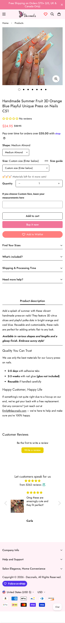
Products (19, 23)
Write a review (32, 450)
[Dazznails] (27, 14)
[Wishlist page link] (45, 14)
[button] (59, 14)
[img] (32, 481)
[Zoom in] (55, 78)
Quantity (7, 183)
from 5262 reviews (30, 485)
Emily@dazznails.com (14, 411)
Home (5, 23)
